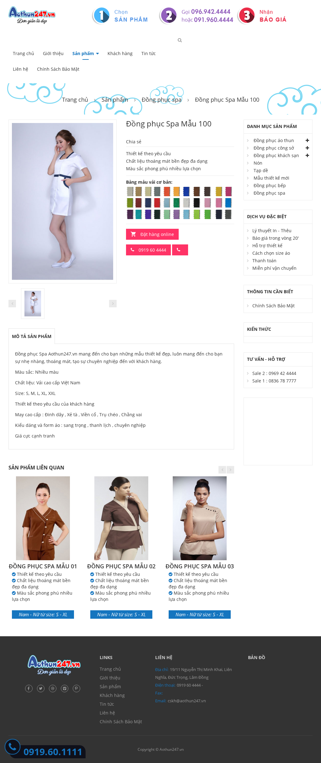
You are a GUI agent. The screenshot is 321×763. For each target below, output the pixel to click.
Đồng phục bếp (270, 185)
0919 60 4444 (151, 250)
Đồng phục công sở (274, 148)
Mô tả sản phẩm (31, 336)
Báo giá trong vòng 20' (275, 238)
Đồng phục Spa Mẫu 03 (200, 566)
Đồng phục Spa (31, 354)
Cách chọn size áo (271, 253)
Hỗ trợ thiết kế (267, 245)
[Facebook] (30, 688)
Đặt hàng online (157, 234)
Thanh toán (264, 261)
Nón (258, 163)
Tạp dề (261, 170)
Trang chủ (23, 53)
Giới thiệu (53, 53)
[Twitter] (42, 688)
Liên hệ (20, 69)
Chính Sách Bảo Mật (58, 69)
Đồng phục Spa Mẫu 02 (121, 566)
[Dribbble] (54, 688)
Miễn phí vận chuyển (274, 268)
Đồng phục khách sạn (276, 155)
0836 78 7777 (282, 381)
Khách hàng (120, 53)
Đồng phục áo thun (274, 140)
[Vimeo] (66, 688)
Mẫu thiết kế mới (271, 178)
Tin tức (148, 53)
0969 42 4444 (282, 373)
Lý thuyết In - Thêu (272, 230)
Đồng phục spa (162, 99)
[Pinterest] (78, 688)
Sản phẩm (83, 53)
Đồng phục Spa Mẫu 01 (43, 566)
